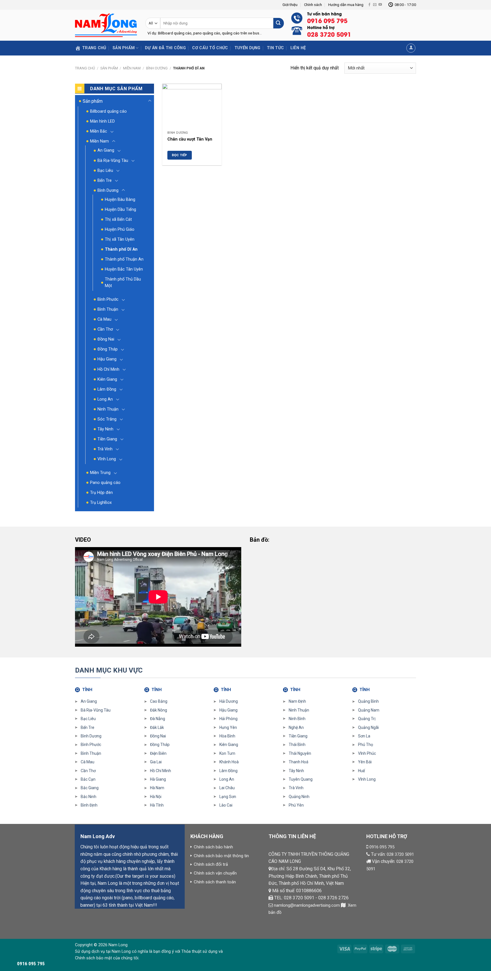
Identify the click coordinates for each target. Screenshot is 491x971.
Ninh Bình (297, 718)
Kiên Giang (107, 379)
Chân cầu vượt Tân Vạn (189, 139)
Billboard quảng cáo (108, 111)
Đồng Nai (105, 339)
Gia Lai (156, 762)
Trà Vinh (105, 449)
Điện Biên (158, 753)
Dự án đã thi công (165, 48)
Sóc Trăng (106, 419)
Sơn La (364, 736)
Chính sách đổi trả (211, 864)
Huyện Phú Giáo (119, 229)
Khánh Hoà (229, 762)
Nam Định (297, 701)
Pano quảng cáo (105, 482)
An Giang (105, 150)
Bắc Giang (90, 788)
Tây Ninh (105, 429)
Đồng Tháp (107, 349)
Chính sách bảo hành (213, 847)
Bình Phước (107, 299)
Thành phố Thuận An (124, 259)
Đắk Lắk (157, 727)
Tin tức (275, 48)
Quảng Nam (368, 710)
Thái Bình (297, 744)
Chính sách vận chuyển (215, 873)
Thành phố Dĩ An (121, 249)
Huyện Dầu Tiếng (120, 209)
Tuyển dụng (247, 48)
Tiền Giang (107, 439)
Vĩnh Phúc (367, 753)
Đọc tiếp (179, 155)
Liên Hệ (298, 48)
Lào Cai (225, 805)
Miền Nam (132, 68)
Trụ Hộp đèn (101, 492)
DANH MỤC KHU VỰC (109, 670)
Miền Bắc (98, 131)
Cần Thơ (105, 329)
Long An (105, 399)
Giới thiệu (289, 5)
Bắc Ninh (88, 796)
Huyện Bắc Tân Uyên (124, 269)
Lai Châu (227, 788)
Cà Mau (104, 319)
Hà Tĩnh (157, 805)
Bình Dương (157, 68)
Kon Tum (227, 753)
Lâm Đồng (106, 389)
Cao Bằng (158, 701)
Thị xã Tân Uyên (119, 239)
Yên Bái (365, 762)
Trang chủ (85, 68)
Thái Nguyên (300, 753)
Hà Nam (157, 788)
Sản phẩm (124, 48)
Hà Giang (158, 779)
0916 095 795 (381, 847)
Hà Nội (155, 796)
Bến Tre (104, 180)
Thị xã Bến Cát (118, 219)
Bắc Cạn (88, 779)
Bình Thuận (107, 309)
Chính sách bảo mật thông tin (221, 855)
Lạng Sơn (227, 796)
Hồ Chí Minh (108, 369)
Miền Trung (100, 472)
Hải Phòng (228, 718)
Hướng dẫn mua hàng (345, 5)
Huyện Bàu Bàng (120, 199)
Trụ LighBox (101, 502)
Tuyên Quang (301, 779)
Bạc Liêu (105, 170)
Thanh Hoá (298, 762)
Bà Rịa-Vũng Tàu (112, 160)
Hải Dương (228, 701)
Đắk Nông (158, 710)
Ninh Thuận (107, 409)
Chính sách (313, 5)
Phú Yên (296, 805)
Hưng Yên (228, 727)
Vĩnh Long (106, 459)
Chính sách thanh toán (215, 882)
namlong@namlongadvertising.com (307, 905)
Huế (361, 770)
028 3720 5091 (400, 854)
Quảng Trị (366, 718)
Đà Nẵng (157, 718)
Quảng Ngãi (368, 727)
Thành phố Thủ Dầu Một (123, 282)
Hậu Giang (106, 359)
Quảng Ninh (299, 796)
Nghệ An (296, 727)
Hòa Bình (227, 736)
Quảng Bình (368, 701)
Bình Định (89, 805)
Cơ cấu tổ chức (210, 48)
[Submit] (278, 23)
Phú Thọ (365, 744)
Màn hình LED (102, 121)
